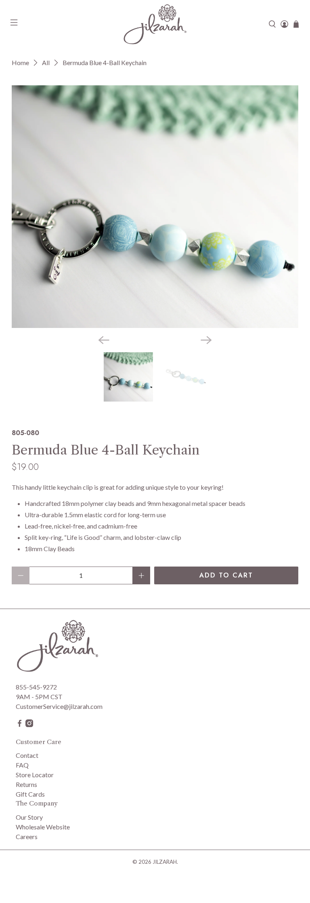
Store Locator (35, 774)
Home (20, 62)
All (46, 62)
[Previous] (104, 340)
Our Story (29, 817)
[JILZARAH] (155, 24)
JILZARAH (165, 862)
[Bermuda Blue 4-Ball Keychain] (155, 206)
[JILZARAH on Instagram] (29, 724)
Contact (27, 755)
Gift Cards (30, 794)
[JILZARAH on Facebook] (19, 724)
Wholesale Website (43, 827)
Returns (26, 784)
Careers (27, 836)
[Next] (206, 340)
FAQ (22, 765)
